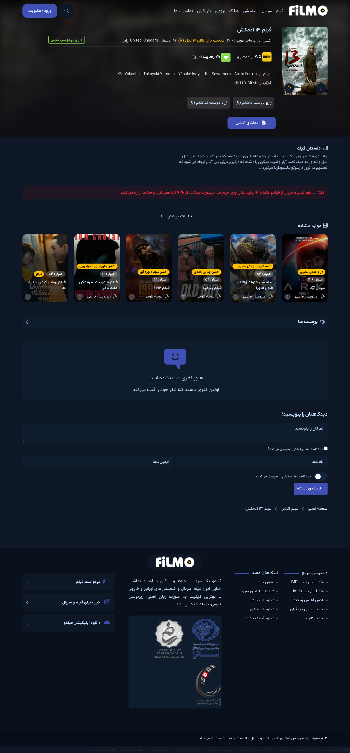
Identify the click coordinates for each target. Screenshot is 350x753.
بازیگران (204, 11)
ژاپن (124, 40)
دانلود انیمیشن (262, 609)
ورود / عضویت (39, 10)
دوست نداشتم (205, 102)
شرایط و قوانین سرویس (255, 591)
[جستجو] (67, 11)
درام (257, 40)
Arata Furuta (245, 74)
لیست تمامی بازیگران (307, 609)
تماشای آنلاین (247, 123)
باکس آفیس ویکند (308, 600)
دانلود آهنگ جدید (260, 618)
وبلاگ (234, 11)
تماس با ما (183, 11)
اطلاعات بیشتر (181, 216)
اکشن (267, 40)
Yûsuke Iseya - (191, 74)
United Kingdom (144, 40)
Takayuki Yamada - (160, 74)
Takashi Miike (245, 82)
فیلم (280, 11)
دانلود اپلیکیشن (262, 600)
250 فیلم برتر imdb (308, 591)
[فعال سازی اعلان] (289, 88)
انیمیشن (250, 11)
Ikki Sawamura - (219, 74)
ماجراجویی (244, 40)
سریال (267, 11)
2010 (230, 40)
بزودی (220, 11)
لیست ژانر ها (314, 618)
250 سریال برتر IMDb (307, 582)
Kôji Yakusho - (130, 74)
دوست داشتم (250, 102)
